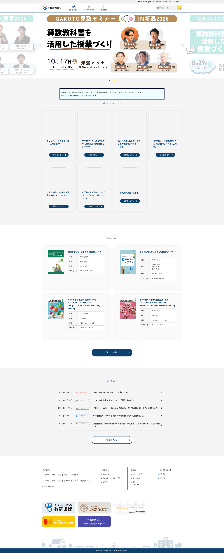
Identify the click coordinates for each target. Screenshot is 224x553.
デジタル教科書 (48, 486)
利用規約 (162, 474)
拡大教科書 (74, 475)
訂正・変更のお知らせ (82, 481)
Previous (40, 45)
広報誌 (133, 470)
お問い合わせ (135, 478)
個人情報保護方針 (165, 470)
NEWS (105, 482)
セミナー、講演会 (137, 474)
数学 (53, 481)
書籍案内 (106, 470)
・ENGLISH (135, 484)
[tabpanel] (112, 45)
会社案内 (134, 482)
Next (183, 45)
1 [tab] (109, 81)
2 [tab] (114, 81)
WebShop (106, 474)
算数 (53, 475)
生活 (65, 475)
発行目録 (162, 478)
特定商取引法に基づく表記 (112, 478)
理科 (59, 475)
